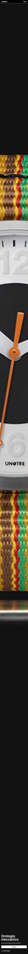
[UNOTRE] (4, 1)
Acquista (14, 947)
